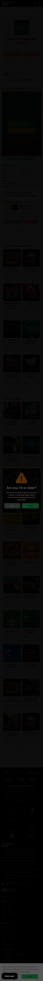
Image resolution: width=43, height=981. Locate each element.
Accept (30, 977)
